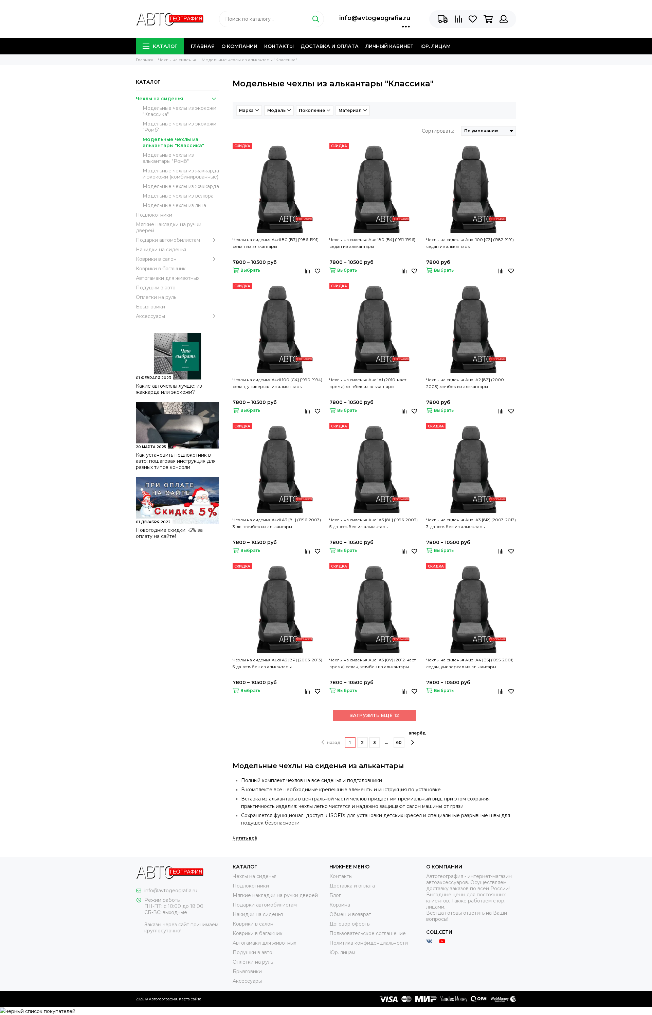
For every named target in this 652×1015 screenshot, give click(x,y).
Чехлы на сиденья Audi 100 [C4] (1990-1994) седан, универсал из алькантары (277, 383)
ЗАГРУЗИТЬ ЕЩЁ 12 (374, 715)
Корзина (339, 905)
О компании (239, 46)
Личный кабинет (389, 46)
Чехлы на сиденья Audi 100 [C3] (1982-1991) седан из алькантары (470, 243)
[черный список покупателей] (37, 1011)
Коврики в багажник (161, 269)
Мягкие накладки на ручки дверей (168, 227)
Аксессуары (150, 316)
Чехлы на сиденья (159, 99)
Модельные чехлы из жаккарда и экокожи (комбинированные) (181, 174)
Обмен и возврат (350, 914)
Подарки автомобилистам (168, 240)
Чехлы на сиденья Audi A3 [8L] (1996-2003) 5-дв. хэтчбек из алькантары (373, 523)
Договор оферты (349, 924)
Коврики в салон (156, 259)
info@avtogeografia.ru (375, 18)
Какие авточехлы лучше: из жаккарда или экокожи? (169, 389)
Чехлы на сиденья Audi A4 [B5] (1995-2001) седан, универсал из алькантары (469, 663)
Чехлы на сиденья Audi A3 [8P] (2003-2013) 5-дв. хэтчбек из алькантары (277, 663)
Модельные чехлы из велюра (178, 196)
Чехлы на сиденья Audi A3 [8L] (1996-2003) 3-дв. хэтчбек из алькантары (277, 523)
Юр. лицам (435, 46)
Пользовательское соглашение (367, 933)
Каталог (165, 46)
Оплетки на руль (156, 297)
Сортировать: (438, 131)
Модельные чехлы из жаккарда (181, 186)
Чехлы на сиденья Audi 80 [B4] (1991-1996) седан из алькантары (372, 243)
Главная (203, 46)
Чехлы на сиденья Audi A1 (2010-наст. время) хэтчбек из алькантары (368, 383)
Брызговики (150, 307)
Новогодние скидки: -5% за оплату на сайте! (169, 533)
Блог (335, 895)
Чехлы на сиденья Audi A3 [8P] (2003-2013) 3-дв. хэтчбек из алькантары (471, 523)
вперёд (417, 732)
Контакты (279, 46)
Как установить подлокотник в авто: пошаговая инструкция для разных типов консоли (176, 461)
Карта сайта (190, 999)
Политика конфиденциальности (368, 943)
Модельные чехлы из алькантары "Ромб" (168, 158)
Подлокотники (154, 215)
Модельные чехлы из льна (174, 205)
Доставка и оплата (330, 46)
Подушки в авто (156, 288)
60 (399, 742)
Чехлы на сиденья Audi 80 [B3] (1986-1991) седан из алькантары (276, 243)
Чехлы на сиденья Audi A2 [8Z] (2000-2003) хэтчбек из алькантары (466, 383)
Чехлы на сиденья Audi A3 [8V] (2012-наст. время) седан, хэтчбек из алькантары (373, 663)
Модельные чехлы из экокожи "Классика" (179, 111)
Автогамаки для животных (167, 278)
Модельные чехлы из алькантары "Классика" (173, 142)
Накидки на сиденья (161, 250)
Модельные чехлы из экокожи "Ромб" (179, 127)
